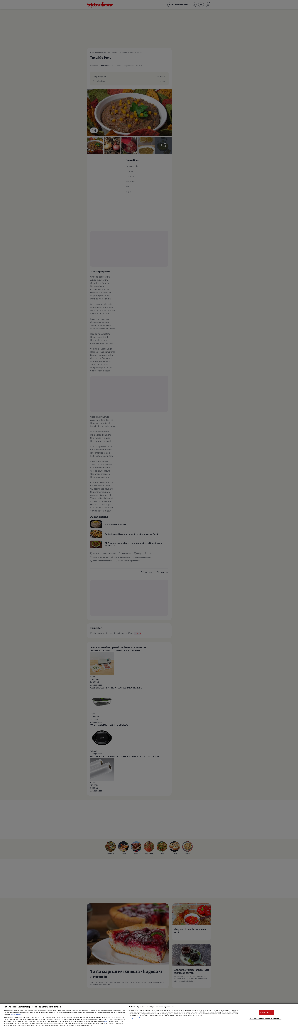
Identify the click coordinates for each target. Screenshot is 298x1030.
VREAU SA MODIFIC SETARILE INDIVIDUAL (265, 1019)
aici (105, 1021)
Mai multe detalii (16, 1014)
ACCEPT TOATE (266, 1013)
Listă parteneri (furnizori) (137, 1018)
